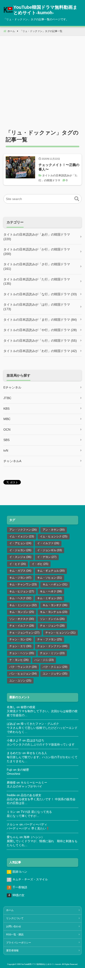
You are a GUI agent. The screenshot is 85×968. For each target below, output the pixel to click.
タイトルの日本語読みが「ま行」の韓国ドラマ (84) (40, 319)
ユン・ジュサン (55, 673)
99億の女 (18, 895)
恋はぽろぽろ (35, 740)
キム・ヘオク (51, 591)
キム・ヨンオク (55, 605)
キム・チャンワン (23, 584)
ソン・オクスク (21, 618)
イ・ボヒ (40, 564)
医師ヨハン (19, 871)
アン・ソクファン (23, 529)
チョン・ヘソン (21, 653)
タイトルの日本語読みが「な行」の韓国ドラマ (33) (40, 294)
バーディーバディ (35, 824)
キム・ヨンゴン (21, 612)
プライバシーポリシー (18, 942)
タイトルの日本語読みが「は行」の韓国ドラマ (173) (36, 307)
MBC (6, 419)
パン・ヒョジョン (23, 673)
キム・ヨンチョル (53, 612)
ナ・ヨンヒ (19, 659)
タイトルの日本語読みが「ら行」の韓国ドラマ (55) (40, 340)
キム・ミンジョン (23, 605)
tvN (5, 450)
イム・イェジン (21, 536)
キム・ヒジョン (21, 591)
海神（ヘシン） (34, 837)
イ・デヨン (46, 557)
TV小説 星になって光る (36, 811)
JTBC (7, 398)
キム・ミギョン (49, 598)
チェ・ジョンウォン (24, 632)
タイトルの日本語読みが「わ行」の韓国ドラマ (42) (40, 351)
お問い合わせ (13, 926)
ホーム (10, 910)
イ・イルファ (48, 543)
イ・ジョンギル (49, 550)
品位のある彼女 (31, 795)
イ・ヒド (17, 564)
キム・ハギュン (55, 584)
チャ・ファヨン (49, 639)
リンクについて (15, 918)
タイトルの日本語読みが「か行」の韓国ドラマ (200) (36, 252)
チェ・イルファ (21, 625)
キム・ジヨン (20, 577)
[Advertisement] (42, 78)
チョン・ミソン (52, 653)
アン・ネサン (54, 529)
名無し (11, 707)
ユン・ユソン (20, 680)
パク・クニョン (55, 666)
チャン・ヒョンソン (60, 632)
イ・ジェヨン (20, 550)
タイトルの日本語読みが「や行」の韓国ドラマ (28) (40, 330)
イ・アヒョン (20, 543)
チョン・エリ (20, 646)
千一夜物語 (19, 887)
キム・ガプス (20, 570)
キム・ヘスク (20, 598)
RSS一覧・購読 (15, 934)
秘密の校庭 (28, 707)
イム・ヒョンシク (53, 536)
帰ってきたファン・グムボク (40, 723)
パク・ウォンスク (23, 666)
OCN (6, 429)
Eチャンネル (12, 387)
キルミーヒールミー (34, 782)
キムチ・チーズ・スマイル (30, 879)
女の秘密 (23, 769)
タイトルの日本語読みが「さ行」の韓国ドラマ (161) (36, 266)
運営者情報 (12, 950)
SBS (6, 440)
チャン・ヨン (20, 639)
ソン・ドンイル (52, 618)
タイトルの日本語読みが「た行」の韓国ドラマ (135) (36, 281)
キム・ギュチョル (51, 570)
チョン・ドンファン (52, 646)
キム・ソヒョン (49, 577)
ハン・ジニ (44, 659)
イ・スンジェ (20, 557)
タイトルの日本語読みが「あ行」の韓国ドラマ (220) (36, 237)
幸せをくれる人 (37, 753)
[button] (76, 199)
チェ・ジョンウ (52, 625)
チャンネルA (12, 461)
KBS (6, 408)
